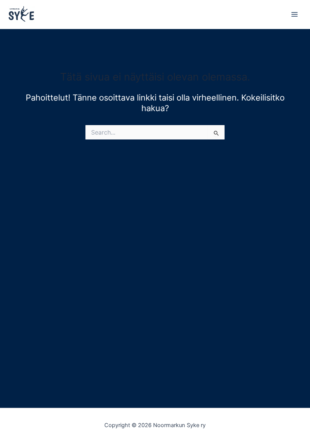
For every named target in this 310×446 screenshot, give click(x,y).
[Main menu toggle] (294, 14)
